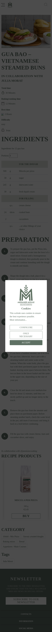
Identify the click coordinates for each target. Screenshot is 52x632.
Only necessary (26, 335)
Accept (26, 342)
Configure (26, 327)
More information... (18, 320)
